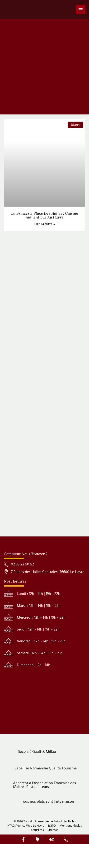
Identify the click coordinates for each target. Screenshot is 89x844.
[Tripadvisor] (51, 839)
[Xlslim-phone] (66, 839)
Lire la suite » (44, 224)
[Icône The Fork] (37, 839)
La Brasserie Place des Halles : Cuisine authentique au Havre (44, 215)
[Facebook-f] (23, 839)
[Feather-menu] (80, 9)
